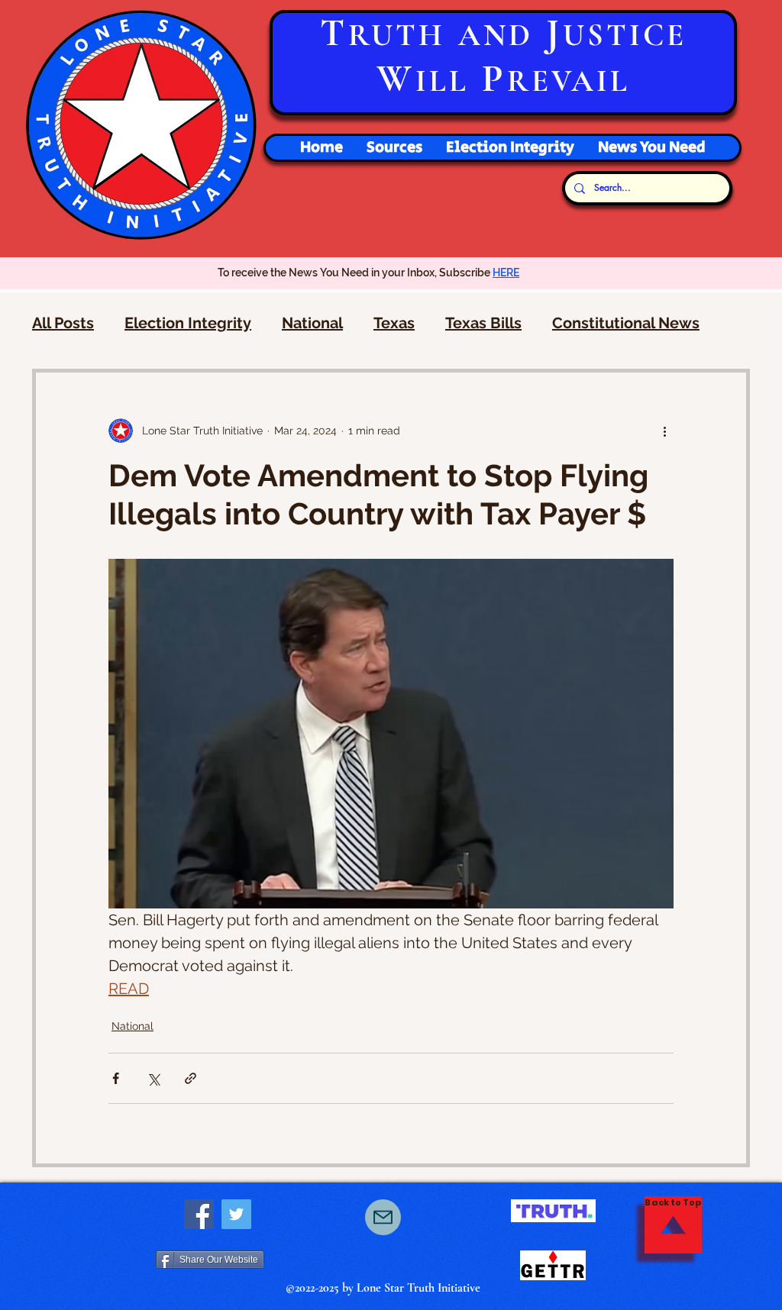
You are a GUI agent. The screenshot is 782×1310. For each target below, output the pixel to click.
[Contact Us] (383, 1217)
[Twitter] (236, 1214)
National (312, 323)
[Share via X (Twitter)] (153, 1078)
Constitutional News (626, 323)
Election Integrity (187, 323)
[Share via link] (190, 1078)
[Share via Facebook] (115, 1078)
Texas (394, 323)
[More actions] (664, 430)
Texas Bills (483, 323)
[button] (510, 148)
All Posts (63, 323)
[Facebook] (199, 1214)
